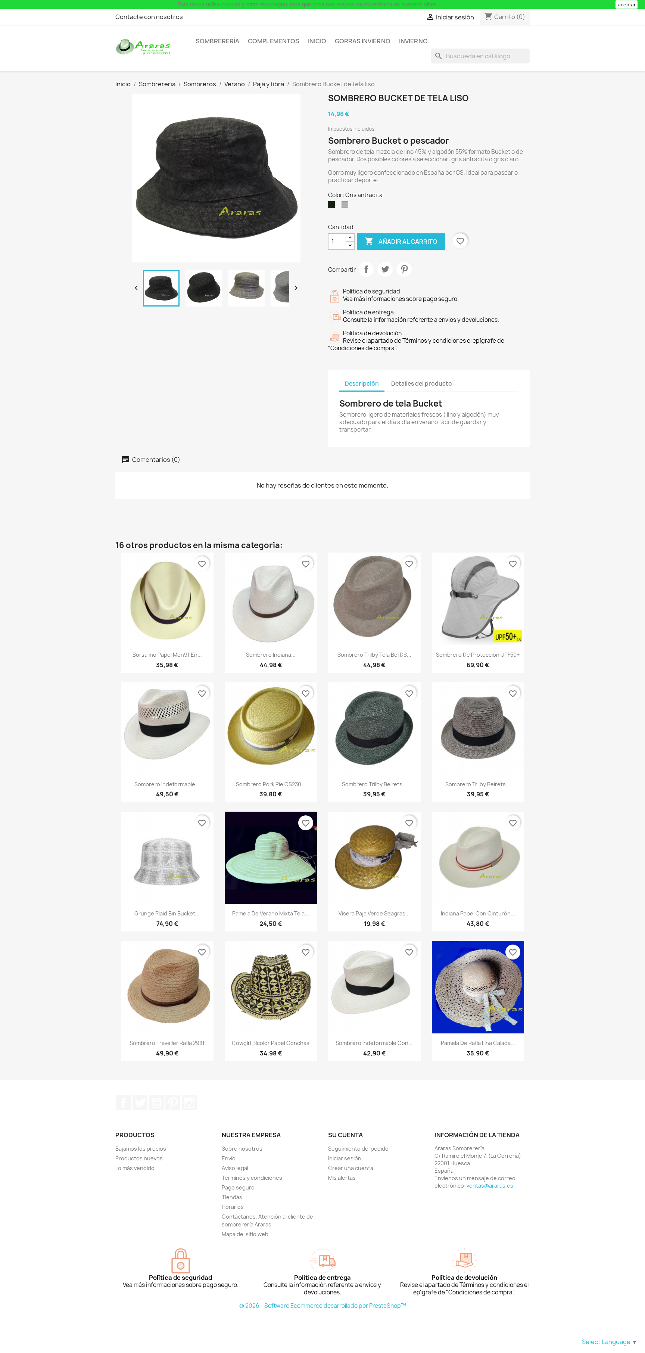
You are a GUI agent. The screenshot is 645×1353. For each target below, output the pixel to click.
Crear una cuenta (350, 1168)
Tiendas (232, 1197)
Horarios (233, 1206)
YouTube (156, 1102)
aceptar (627, 4)
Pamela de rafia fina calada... (478, 1042)
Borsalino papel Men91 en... (167, 654)
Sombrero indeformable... (167, 784)
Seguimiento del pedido (358, 1148)
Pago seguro (238, 1187)
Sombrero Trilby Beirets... (374, 784)
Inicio (317, 41)
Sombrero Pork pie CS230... (271, 784)
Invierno (413, 41)
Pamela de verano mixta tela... (270, 913)
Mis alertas (342, 1177)
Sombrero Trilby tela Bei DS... (374, 654)
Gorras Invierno (362, 41)
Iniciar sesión (344, 1158)
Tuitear (385, 269)
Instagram (189, 1102)
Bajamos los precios (140, 1148)
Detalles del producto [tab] (421, 384)
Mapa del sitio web (245, 1234)
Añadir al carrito (401, 241)
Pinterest (404, 269)
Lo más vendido (135, 1168)
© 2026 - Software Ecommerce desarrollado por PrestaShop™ (322, 1306)
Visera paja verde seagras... (374, 913)
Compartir (366, 269)
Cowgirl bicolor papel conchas (270, 1042)
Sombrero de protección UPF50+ (478, 654)
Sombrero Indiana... (271, 654)
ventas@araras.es (490, 1185)
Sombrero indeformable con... (374, 1042)
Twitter (140, 1102)
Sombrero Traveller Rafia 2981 (167, 1042)
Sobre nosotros (242, 1148)
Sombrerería (217, 41)
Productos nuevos (139, 1158)
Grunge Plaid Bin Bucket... (167, 913)
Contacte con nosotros (149, 17)
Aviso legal (235, 1168)
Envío (229, 1158)
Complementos (273, 41)
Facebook (123, 1102)
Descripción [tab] (362, 384)
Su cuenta (345, 1135)
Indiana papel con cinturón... (478, 913)
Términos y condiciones (252, 1177)
